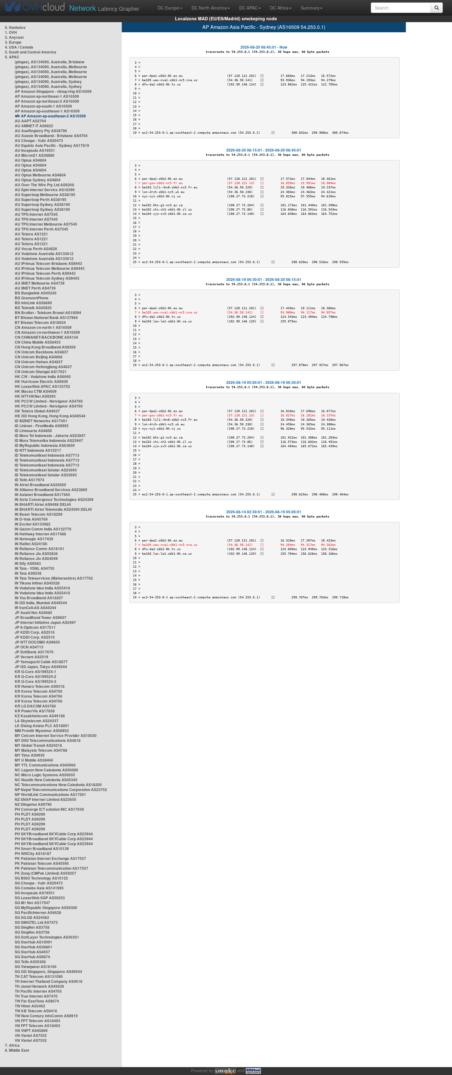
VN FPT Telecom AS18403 (37, 1020)
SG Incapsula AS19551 (35, 893)
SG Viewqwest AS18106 (36, 966)
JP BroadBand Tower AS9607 (40, 617)
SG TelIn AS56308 (30, 961)
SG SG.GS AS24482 (32, 917)
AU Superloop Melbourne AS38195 (45, 194)
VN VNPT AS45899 (31, 1030)
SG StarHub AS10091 (33, 942)
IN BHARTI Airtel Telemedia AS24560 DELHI (53, 509)
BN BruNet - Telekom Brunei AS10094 (48, 312)
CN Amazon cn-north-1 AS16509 (43, 327)
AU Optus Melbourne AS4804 (40, 175)
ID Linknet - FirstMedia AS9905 (42, 425)
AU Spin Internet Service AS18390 (45, 189)
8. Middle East (17, 1050)
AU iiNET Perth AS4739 (35, 288)
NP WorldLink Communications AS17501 (50, 794)
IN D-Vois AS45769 (31, 519)
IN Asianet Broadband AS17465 (42, 494)
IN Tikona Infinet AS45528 (37, 583)
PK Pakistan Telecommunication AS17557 (51, 868)
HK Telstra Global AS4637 (37, 411)
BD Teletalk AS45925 (33, 307)
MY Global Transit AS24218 (38, 745)
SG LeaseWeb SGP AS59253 (40, 897)
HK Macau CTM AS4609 (36, 391)
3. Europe (13, 42)
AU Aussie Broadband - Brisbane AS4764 (51, 135)
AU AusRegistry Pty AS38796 (41, 130)
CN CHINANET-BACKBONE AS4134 (46, 337)
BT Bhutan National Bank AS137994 (46, 317)
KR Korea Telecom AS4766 (38, 691)
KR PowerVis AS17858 (35, 711)
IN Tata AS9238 (28, 573)
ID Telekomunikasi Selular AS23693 (46, 470)
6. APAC (12, 57)
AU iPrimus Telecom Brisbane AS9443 (48, 263)
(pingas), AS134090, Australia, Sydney (48, 81)
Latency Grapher (104, 7)
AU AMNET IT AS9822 (34, 125)
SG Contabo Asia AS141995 (39, 888)
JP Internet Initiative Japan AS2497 (45, 622)
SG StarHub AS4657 (32, 952)
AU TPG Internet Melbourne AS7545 (46, 224)
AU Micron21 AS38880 (34, 155)
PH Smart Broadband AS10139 (42, 848)
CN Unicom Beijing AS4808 (38, 357)
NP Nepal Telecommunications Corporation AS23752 (61, 789)
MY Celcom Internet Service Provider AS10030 (56, 735)
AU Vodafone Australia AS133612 (44, 253)
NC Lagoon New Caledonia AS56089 (46, 770)
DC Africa (279, 8)
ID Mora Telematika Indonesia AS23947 (49, 440)
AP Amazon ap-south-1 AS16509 (43, 106)
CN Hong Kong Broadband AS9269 (45, 347)
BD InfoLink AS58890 (33, 302)
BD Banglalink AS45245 (36, 293)
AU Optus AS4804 (30, 160)
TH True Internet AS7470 (36, 996)
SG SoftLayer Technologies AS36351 (47, 937)
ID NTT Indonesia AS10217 (38, 450)
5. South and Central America (30, 52)
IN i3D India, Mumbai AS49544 (41, 602)
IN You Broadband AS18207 (39, 598)
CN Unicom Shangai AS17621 (41, 371)
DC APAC (248, 8)
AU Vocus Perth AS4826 (36, 248)
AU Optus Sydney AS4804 (38, 180)
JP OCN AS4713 (29, 647)
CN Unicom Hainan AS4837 (39, 361)
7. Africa (12, 1045)
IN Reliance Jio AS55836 (36, 553)
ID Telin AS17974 (29, 479)
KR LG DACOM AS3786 (35, 706)
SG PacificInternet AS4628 (38, 912)
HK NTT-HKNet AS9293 (35, 396)
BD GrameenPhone (32, 298)
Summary (310, 8)
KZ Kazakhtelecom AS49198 (40, 716)
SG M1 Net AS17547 (32, 902)
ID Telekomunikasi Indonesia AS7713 (47, 455)
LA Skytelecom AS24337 (36, 720)
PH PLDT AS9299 (30, 814)
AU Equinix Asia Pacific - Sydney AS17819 (52, 145)
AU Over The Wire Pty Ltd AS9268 (44, 184)
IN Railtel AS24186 (31, 543)
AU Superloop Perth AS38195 (40, 199)
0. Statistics (15, 27)
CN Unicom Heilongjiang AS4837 (43, 366)
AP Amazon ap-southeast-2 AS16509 (53, 116)
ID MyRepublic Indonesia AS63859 (45, 445)
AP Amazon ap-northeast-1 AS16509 (47, 96)
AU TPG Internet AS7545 (36, 214)
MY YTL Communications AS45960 (45, 765)
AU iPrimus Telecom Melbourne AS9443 (50, 268)
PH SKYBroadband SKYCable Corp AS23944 (54, 834)
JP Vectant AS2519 (31, 657)
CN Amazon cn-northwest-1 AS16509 (47, 332)
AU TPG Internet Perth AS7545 (41, 229)
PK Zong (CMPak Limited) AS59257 (45, 873)
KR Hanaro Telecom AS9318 (40, 686)
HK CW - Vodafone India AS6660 (43, 376)
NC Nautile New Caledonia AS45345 (46, 779)
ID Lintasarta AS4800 (33, 430)
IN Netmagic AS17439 (34, 538)
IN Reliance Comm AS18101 (39, 548)
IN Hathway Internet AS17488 (40, 534)
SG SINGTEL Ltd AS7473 (36, 922)
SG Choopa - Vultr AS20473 (39, 883)
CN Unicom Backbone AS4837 (41, 352)
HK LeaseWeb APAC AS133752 (42, 386)
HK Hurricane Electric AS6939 (41, 381)
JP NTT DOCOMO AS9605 (37, 642)
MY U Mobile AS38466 (34, 760)
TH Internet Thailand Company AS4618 (48, 981)
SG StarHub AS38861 (33, 947)
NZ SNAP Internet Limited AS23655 (45, 799)
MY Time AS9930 (30, 755)
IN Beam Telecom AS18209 (38, 514)
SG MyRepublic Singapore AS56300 (46, 907)
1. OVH (11, 32)
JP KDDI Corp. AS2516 (35, 632)
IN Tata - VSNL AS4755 (34, 568)
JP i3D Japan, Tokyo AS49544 (41, 666)
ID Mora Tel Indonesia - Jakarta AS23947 (50, 435)
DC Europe (168, 8)
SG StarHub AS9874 (32, 956)
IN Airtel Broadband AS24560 (40, 484)
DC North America (209, 8)
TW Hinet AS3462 (30, 1006)
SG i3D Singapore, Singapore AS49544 (48, 971)
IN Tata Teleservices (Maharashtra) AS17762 (54, 578)
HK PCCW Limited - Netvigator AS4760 (49, 401)
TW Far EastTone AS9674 (37, 1001)
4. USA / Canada (19, 47)
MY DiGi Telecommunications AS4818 (48, 740)
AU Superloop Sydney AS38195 (42, 204)
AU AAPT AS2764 (30, 121)
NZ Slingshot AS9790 (33, 804)
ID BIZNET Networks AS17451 (41, 420)
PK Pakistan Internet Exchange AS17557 (50, 858)
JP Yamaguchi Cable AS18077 (41, 661)
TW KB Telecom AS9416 (36, 1011)
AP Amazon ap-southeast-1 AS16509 (47, 111)
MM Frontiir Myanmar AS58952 (42, 730)
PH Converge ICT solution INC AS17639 (49, 809)
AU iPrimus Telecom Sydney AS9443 (47, 278)
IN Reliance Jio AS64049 (36, 558)
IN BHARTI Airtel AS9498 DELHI (43, 504)
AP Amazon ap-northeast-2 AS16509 (47, 101)
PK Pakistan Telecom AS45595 (42, 863)
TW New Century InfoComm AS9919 (46, 1015)
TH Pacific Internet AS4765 (38, 991)
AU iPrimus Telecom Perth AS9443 (45, 273)
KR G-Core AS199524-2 (35, 676)
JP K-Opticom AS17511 (35, 627)
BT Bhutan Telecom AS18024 (40, 322)
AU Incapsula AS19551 (35, 150)
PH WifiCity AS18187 (33, 853)
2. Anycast (14, 37)
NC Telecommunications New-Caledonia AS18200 (58, 784)
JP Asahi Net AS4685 (33, 612)
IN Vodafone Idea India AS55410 (42, 588)
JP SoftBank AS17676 (34, 652)
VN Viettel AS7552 (31, 1035)
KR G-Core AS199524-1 (35, 671)
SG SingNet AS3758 (32, 927)
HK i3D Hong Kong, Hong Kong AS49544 (50, 416)
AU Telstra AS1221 (31, 234)
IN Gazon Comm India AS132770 (43, 529)
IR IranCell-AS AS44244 (35, 607)
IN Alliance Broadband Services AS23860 (51, 489)
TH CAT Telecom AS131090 (39, 976)
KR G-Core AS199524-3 (35, 681)
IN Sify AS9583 (28, 563)
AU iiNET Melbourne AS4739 (40, 283)
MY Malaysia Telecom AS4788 (41, 750)
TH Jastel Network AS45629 (39, 986)
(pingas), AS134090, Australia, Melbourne (51, 66)
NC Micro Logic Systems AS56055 (45, 775)
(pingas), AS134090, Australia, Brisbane (50, 62)
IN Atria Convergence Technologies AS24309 (54, 499)
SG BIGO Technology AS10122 (41, 878)
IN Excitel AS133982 (32, 524)
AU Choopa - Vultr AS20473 (39, 140)
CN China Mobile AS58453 (38, 342)
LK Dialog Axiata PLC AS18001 (42, 725)
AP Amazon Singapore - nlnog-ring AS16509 (53, 91)
